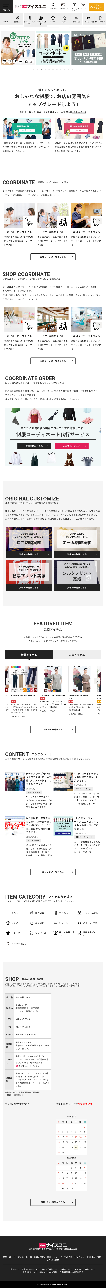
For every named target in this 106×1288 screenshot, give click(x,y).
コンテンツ (79, 1257)
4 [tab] (45, 69)
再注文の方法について (31, 1269)
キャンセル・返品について (84, 1269)
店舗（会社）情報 (93, 1257)
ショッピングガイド (62, 1257)
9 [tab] (64, 69)
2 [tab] (37, 69)
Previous (7, 221)
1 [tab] (33, 69)
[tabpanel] (17, 48)
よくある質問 (53, 1259)
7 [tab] (57, 69)
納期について (66, 1269)
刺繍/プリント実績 (42, 1257)
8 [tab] (60, 69)
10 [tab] (68, 69)
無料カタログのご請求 (48, 1272)
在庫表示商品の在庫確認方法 (71, 1272)
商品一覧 (7, 1257)
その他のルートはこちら (29, 1065)
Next (99, 221)
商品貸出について (30, 1272)
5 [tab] (49, 69)
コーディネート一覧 (22, 1257)
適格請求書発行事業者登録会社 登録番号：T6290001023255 (53, 1249)
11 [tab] (72, 69)
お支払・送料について (50, 1269)
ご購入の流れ (14, 1269)
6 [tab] (53, 69)
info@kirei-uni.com (26, 1034)
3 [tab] (41, 69)
